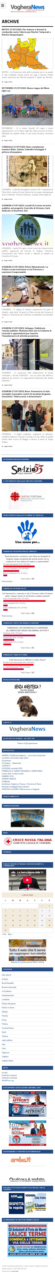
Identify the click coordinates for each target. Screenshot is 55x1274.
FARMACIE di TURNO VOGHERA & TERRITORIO (22, 771)
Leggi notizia (8, 82)
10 (5, 915)
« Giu (4, 934)
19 (20, 920)
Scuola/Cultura (8, 1028)
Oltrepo (5, 1012)
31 (5, 930)
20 (27, 920)
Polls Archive (7, 581)
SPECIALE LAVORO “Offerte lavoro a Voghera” (21, 789)
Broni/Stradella (8, 983)
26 (20, 925)
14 (35, 915)
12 (20, 915)
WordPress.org (8, 1081)
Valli (3, 1044)
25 (13, 925)
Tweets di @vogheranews (27, 743)
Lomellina (5, 999)
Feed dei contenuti (9, 1075)
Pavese (5, 1016)
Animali (5, 979)
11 (13, 915)
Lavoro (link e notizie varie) (12, 774)
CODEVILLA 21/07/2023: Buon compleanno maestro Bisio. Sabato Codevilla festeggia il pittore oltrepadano (24, 149)
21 (35, 920)
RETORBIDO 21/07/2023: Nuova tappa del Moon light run (25, 89)
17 (5, 920)
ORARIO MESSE (9, 779)
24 (5, 925)
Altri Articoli (6, 975)
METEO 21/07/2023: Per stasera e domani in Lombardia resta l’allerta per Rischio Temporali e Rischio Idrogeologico (26, 32)
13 (27, 915)
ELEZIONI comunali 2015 (12, 768)
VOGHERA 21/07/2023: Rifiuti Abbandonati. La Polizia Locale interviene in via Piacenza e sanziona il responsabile (25, 269)
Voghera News (7, 1061)
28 (35, 925)
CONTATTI (6, 766)
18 (13, 920)
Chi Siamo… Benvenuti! (11, 763)
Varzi (4, 1048)
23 (49, 920)
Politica (5, 1024)
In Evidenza (6, 991)
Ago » (10, 934)
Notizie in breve (8, 1008)
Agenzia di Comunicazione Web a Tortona (27, 962)
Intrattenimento (8, 995)
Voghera (5, 1057)
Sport (4, 1032)
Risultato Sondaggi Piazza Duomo (15, 787)
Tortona (5, 1036)
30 (49, 925)
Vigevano (5, 1053)
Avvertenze (6, 761)
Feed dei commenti (9, 1078)
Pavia (4, 1020)
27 (27, 925)
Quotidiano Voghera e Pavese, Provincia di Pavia (21, 784)
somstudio (14, 1271)
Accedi (4, 1073)
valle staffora (7, 1040)
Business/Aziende (9, 987)
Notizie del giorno (9, 1004)
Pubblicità (6, 782)
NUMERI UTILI (8, 776)
